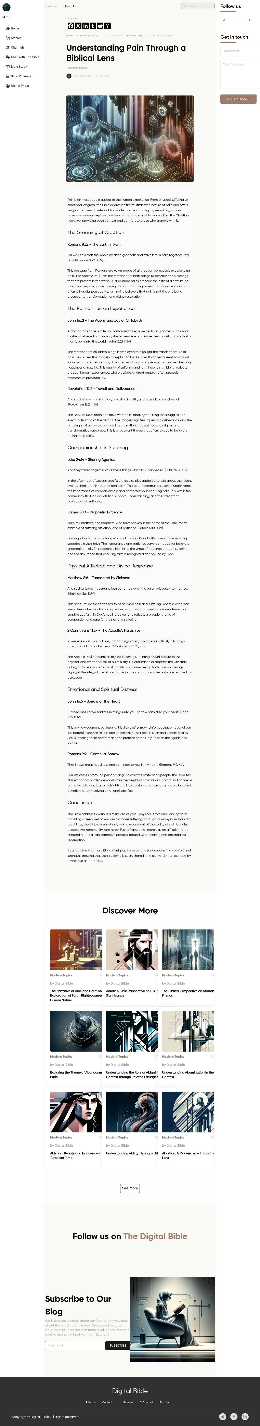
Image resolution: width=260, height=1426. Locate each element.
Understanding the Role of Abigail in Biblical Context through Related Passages (139, 1075)
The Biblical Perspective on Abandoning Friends (192, 993)
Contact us (109, 1402)
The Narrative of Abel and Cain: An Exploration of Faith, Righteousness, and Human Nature (80, 996)
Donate (164, 1402)
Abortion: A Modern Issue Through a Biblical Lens (195, 1156)
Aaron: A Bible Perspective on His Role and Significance (138, 993)
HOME (70, 36)
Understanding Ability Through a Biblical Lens (140, 1153)
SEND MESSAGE (238, 99)
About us (127, 1402)
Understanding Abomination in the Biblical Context (194, 1075)
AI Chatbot (146, 1402)
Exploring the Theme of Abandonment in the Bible (83, 1075)
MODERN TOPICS (91, 36)
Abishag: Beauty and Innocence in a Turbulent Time (77, 1156)
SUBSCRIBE (117, 1345)
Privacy (90, 1402)
